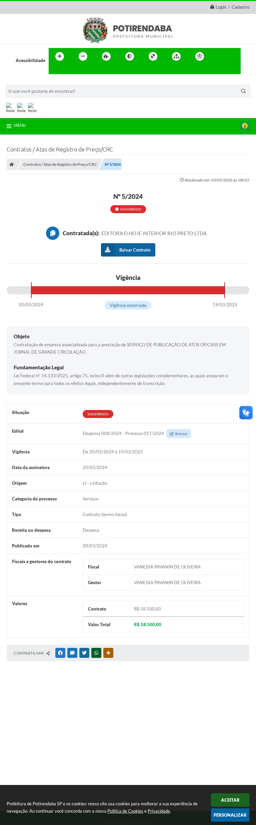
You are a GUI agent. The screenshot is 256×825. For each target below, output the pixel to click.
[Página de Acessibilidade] (200, 56)
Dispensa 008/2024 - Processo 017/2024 (135, 433)
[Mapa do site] (176, 56)
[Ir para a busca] (55, 70)
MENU (20, 125)
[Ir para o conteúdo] (218, 56)
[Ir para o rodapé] (70, 70)
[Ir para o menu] (233, 56)
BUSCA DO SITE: (24, 81)
